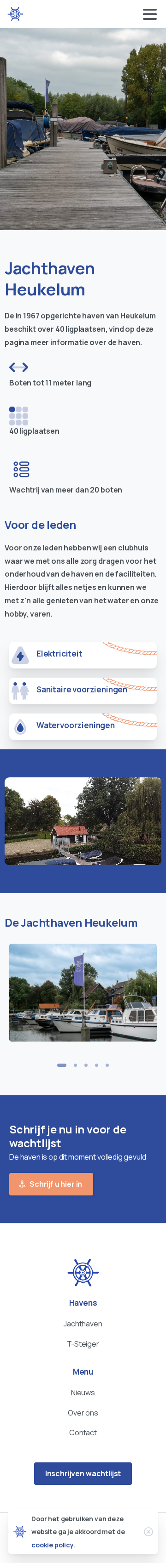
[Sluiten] (148, 1531)
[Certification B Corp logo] (83, 1273)
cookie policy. (53, 1544)
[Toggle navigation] (150, 14)
